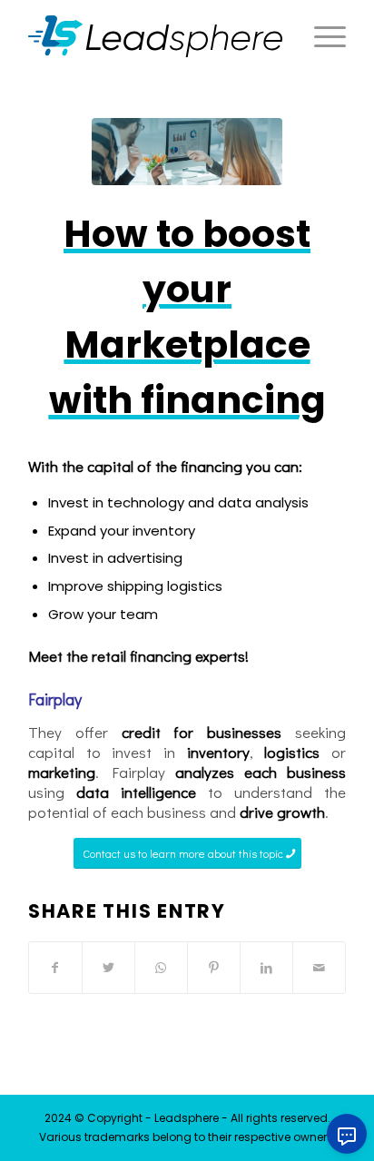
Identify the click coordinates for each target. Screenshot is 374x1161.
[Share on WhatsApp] (161, 967)
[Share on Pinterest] (214, 967)
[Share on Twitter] (108, 967)
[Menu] (321, 36)
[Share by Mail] (319, 967)
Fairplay (55, 699)
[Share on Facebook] (55, 967)
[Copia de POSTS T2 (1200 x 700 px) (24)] (187, 151)
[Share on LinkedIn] (266, 967)
